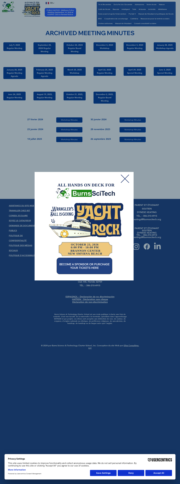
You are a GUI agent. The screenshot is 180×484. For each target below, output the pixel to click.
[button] (125, 179)
